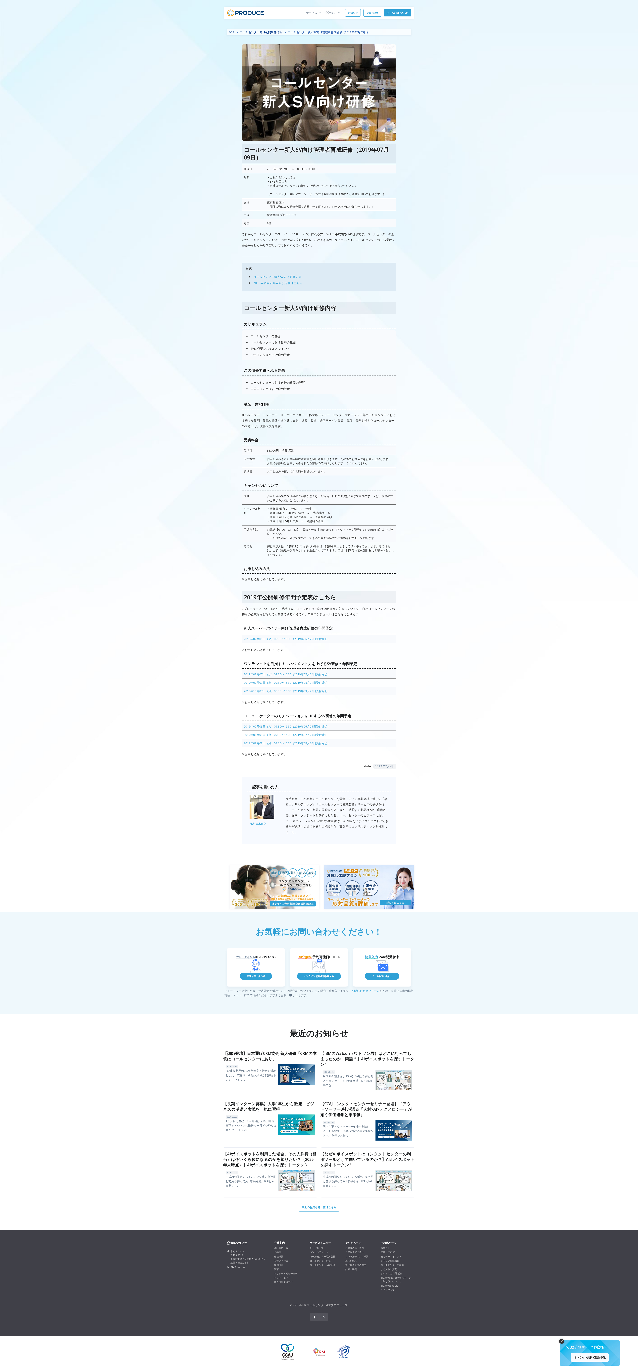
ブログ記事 (372, 12)
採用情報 (278, 1264)
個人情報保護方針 (283, 1281)
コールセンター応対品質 (322, 1256)
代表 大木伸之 (258, 824)
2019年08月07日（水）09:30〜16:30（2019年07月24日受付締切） (287, 674)
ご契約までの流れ (354, 1252)
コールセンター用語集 (392, 1264)
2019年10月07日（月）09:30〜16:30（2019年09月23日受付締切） (287, 691)
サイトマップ (388, 1289)
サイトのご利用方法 (391, 1273)
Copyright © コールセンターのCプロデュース (319, 1305)
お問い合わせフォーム (365, 991)
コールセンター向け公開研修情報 (261, 32)
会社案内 (330, 13)
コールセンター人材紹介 (322, 1264)
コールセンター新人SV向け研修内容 (277, 277)
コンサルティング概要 (357, 1256)
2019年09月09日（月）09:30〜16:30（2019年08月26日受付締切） (287, 743)
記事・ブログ (388, 1252)
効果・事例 (351, 1269)
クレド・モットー (283, 1277)
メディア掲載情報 (390, 1260)
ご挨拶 (277, 1252)
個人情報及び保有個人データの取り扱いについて (396, 1279)
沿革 (276, 1269)
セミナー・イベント (391, 1256)
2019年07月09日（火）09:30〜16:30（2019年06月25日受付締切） (287, 639)
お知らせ (353, 12)
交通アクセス (281, 1260)
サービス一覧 (317, 1248)
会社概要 (278, 1256)
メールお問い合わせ (397, 12)
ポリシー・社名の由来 (285, 1273)
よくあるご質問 (389, 1269)
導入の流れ (351, 1260)
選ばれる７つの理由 (355, 1264)
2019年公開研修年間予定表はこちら (277, 283)
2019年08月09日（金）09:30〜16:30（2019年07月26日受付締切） (287, 735)
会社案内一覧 (281, 1248)
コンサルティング (319, 1252)
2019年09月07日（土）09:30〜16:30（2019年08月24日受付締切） (287, 682)
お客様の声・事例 (354, 1248)
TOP (231, 32)
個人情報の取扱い (390, 1285)
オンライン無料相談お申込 (590, 1357)
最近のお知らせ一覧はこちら (319, 1207)
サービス (311, 13)
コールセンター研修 (320, 1260)
